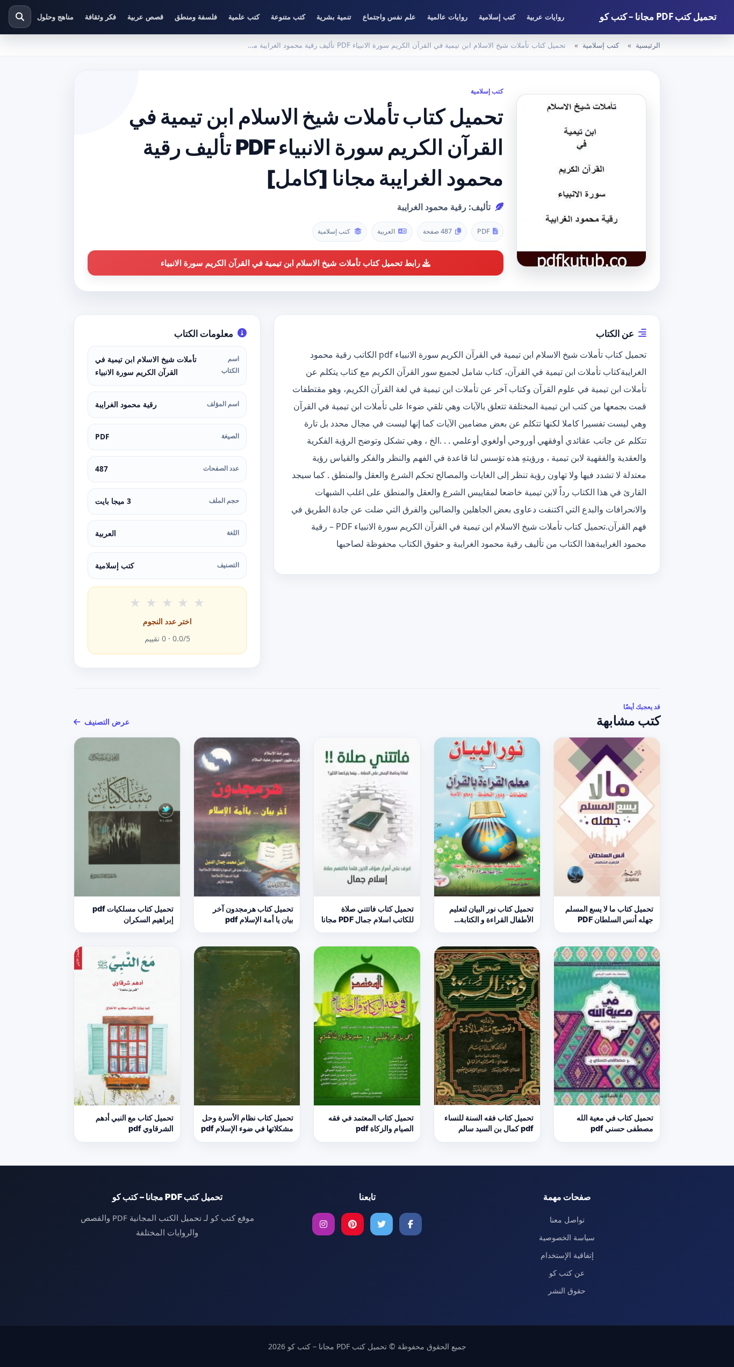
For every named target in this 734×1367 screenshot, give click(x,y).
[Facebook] (410, 1224)
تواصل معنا (567, 1219)
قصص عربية (145, 16)
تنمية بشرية (333, 16)
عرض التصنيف (105, 722)
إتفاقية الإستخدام (567, 1255)
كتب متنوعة (288, 16)
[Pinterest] (352, 1224)
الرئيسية (648, 45)
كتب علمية (244, 16)
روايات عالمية (447, 16)
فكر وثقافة (100, 16)
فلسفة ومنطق (196, 16)
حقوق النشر (567, 1290)
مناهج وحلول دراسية (44, 16)
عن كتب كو (567, 1273)
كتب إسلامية (497, 16)
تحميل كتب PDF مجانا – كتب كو (658, 16)
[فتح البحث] (20, 16)
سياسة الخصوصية (567, 1237)
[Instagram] (323, 1224)
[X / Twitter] (381, 1224)
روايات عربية (545, 16)
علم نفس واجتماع (389, 16)
